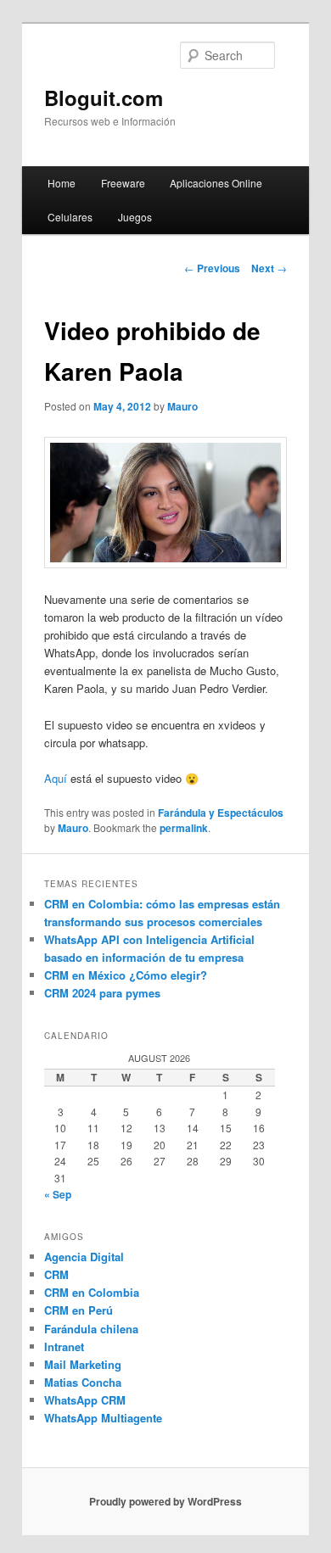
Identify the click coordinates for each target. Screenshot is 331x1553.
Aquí (55, 778)
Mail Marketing (82, 1364)
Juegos (135, 216)
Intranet (64, 1346)
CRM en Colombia (91, 1292)
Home (62, 183)
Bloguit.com (103, 97)
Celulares (70, 216)
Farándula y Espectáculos (220, 812)
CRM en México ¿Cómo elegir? (125, 975)
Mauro (182, 406)
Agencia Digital (84, 1257)
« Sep (57, 1194)
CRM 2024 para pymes (102, 993)
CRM (56, 1274)
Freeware (123, 183)
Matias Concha (82, 1382)
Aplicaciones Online (216, 183)
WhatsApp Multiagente (103, 1418)
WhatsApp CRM (85, 1400)
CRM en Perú (78, 1310)
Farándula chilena (91, 1329)
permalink (184, 827)
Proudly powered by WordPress (165, 1501)
